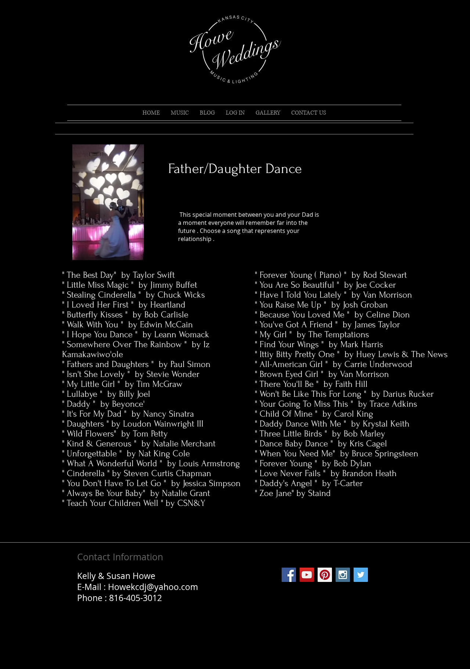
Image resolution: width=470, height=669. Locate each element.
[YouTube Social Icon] (307, 575)
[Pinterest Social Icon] (325, 575)
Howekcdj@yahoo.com (153, 587)
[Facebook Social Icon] (289, 575)
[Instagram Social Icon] (343, 575)
